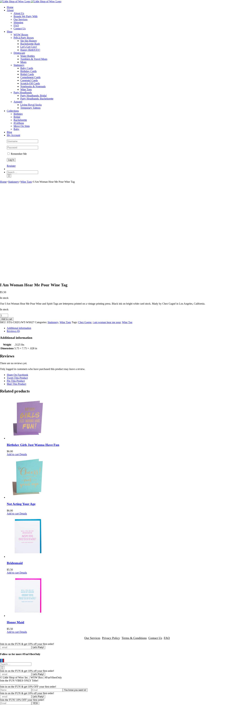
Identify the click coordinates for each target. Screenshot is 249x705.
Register (11, 165)
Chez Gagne (84, 322)
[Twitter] (1, 661)
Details (23, 454)
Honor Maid (15, 622)
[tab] (128, 328)
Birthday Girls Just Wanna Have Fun (33, 445)
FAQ (167, 638)
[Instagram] (2, 661)
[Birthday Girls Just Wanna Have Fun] (128, 418)
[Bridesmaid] (128, 536)
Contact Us (155, 638)
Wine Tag (127, 322)
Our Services (92, 638)
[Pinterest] (3, 661)
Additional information (19, 328)
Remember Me (18, 153)
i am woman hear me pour (107, 322)
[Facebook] (0, 661)
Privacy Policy (111, 638)
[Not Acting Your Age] (128, 477)
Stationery (53, 322)
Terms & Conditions (134, 638)
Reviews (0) (13, 331)
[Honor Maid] (128, 595)
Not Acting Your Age (21, 504)
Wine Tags (65, 322)
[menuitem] (128, 7)
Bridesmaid (15, 563)
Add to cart (6, 319)
